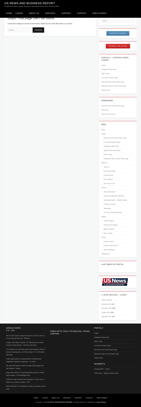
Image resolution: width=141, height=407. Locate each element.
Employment (100, 13)
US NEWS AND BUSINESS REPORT (29, 3)
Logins (19, 13)
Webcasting (107, 208)
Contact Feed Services (108, 114)
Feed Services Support (111, 225)
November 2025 (106, 308)
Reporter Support (109, 229)
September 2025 (106, 316)
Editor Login (105, 73)
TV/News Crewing (109, 204)
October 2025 (105, 312)
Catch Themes (101, 402)
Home (9, 13)
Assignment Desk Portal (108, 69)
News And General (109, 192)
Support (66, 13)
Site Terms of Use (109, 183)
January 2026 (105, 300)
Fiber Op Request (109, 250)
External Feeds (108, 175)
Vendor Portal (105, 90)
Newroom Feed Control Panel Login (112, 82)
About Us (34, 13)
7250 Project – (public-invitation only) (106, 373)
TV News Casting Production (113, 212)
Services (50, 13)
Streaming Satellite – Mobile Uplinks (115, 200)
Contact (81, 13)
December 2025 (106, 304)
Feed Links (104, 110)
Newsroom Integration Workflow (114, 196)
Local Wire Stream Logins (109, 77)
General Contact (109, 241)
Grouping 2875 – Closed (101, 369)
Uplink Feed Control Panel (112, 150)
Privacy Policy (108, 179)
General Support (109, 221)
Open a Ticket (108, 233)
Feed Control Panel (110, 171)
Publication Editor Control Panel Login (113, 86)
